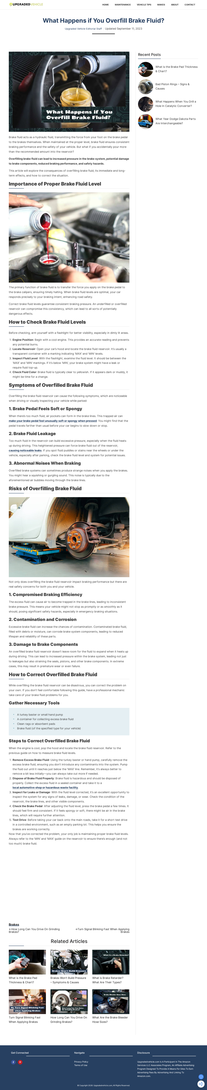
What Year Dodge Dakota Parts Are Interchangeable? (175, 121)
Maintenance (123, 4)
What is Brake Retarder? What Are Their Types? (107, 980)
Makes (161, 4)
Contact (190, 4)
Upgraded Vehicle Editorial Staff (83, 28)
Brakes (14, 924)
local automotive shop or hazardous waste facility (45, 787)
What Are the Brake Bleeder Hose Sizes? (110, 1019)
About (175, 4)
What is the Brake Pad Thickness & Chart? (23, 980)
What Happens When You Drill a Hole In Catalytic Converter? (175, 103)
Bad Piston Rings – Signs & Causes (172, 86)
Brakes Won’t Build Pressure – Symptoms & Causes (68, 980)
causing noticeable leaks (25, 450)
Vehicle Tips (144, 4)
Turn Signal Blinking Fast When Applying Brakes (24, 1019)
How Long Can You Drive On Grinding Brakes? (68, 1019)
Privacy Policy (81, 1061)
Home (105, 4)
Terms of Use (80, 1065)
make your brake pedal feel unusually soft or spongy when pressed (53, 420)
